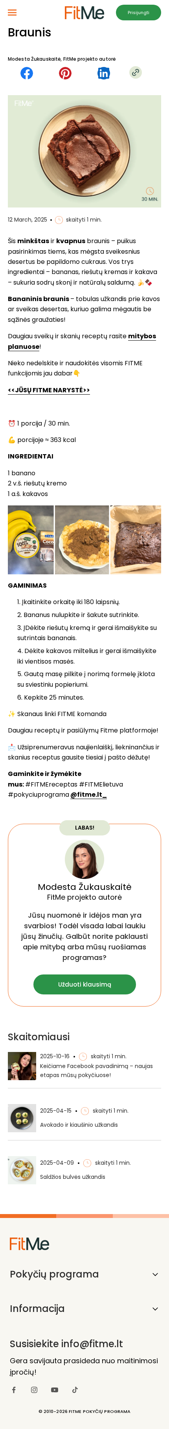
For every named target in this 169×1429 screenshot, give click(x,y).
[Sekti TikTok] (75, 1390)
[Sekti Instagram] (34, 1390)
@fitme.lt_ (88, 794)
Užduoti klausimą (84, 984)
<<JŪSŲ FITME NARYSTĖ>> (49, 390)
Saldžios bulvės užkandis (72, 1177)
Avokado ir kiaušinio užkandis (79, 1125)
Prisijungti (138, 12)
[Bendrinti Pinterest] (65, 73)
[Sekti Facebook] (14, 1390)
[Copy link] (135, 72)
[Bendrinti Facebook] (27, 73)
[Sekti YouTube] (55, 1390)
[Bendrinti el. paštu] (104, 73)
